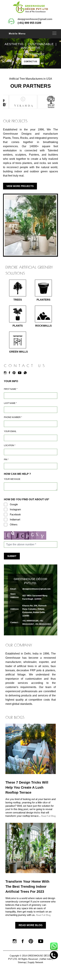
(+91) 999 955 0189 (29, 22)
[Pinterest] (15, 373)
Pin (6, 459)
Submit (11, 556)
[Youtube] (20, 373)
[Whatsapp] (26, 373)
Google (14, 504)
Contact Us (30, 61)
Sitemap (22, 962)
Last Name (10, 403)
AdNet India (46, 959)
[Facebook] (10, 373)
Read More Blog (31, 925)
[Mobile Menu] (54, 33)
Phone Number (13, 417)
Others (13, 524)
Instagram (15, 509)
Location (9, 445)
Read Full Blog (48, 816)
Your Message (12, 479)
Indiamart (15, 519)
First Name (10, 389)
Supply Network (35, 962)
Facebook (15, 514)
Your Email (10, 431)
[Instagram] (6, 373)
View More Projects (20, 186)
